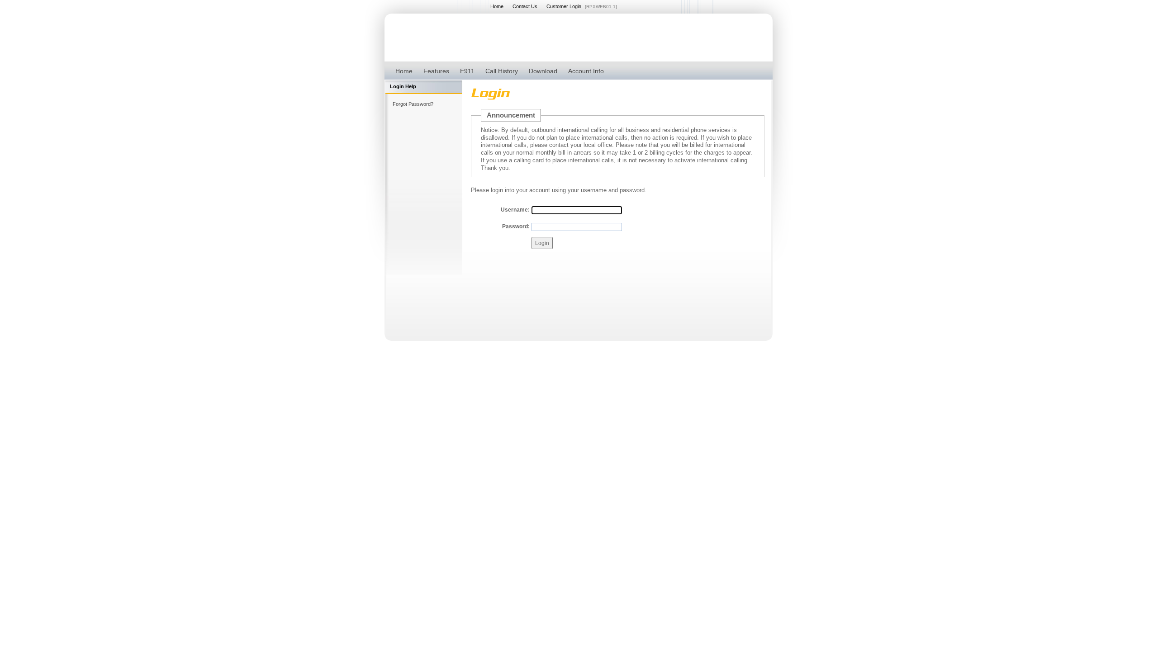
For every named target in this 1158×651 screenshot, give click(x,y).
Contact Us (525, 6)
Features (436, 71)
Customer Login (563, 6)
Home (496, 6)
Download (543, 71)
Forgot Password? (413, 104)
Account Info (586, 71)
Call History (501, 71)
